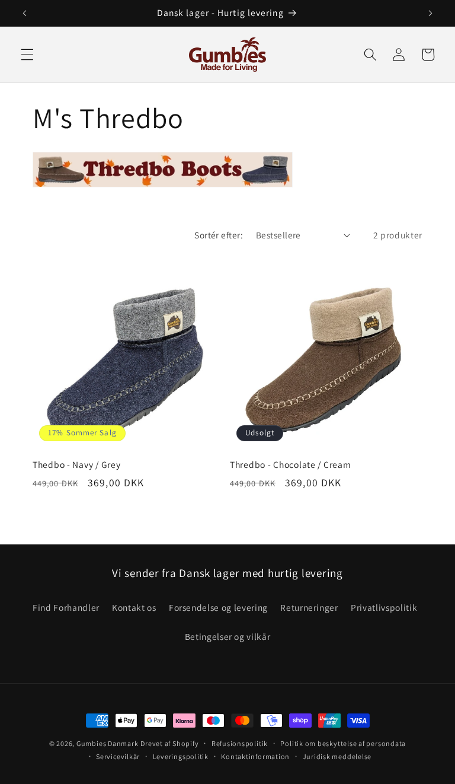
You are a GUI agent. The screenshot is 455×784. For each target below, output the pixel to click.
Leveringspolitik (181, 756)
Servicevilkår (118, 756)
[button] (27, 54)
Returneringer (309, 607)
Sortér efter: (218, 235)
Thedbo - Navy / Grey (76, 464)
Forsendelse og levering (218, 607)
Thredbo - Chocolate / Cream (290, 464)
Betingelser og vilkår (228, 636)
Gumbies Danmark (107, 743)
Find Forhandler (66, 607)
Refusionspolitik (240, 743)
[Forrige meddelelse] (25, 13)
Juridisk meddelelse (337, 756)
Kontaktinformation (255, 756)
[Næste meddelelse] (430, 13)
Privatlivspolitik (384, 607)
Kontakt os (134, 607)
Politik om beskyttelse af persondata (343, 743)
